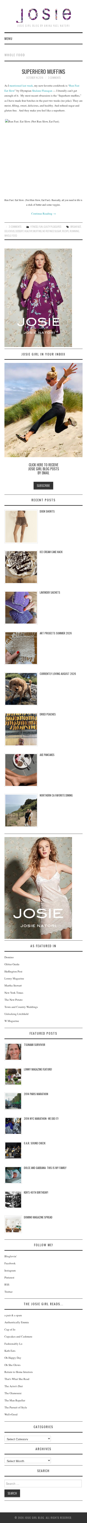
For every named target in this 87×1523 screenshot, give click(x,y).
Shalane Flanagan (42, 91)
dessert (19, 231)
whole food (10, 235)
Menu (8, 38)
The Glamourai (13, 1393)
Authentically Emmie (16, 1322)
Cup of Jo (9, 1329)
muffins (37, 231)
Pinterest (9, 1277)
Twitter (8, 1292)
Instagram (10, 1270)
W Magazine (11, 1021)
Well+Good (11, 1414)
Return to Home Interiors (18, 1372)
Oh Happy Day (12, 1358)
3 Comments (54, 77)
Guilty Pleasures (52, 226)
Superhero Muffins (43, 71)
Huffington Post (13, 971)
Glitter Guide (11, 964)
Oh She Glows (12, 1365)
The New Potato (13, 1000)
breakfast (75, 226)
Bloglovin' (10, 1256)
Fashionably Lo (13, 1344)
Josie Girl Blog (43, 15)
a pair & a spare (13, 1315)
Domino (9, 957)
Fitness (34, 226)
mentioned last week (21, 85)
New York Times (13, 993)
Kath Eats (9, 1351)
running (74, 231)
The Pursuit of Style (15, 1407)
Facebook (10, 1263)
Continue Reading (43, 213)
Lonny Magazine (14, 978)
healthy (28, 231)
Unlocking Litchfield (16, 1014)
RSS (6, 1284)
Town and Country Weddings (21, 1007)
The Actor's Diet (13, 1386)
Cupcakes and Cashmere (18, 1336)
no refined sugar (51, 231)
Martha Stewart (13, 985)
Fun (41, 226)
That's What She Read (16, 1379)
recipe (65, 231)
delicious (9, 231)
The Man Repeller (14, 1400)
